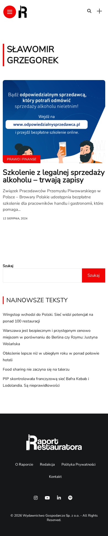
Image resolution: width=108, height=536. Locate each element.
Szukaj (8, 265)
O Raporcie (24, 464)
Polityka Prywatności (78, 464)
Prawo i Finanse (21, 159)
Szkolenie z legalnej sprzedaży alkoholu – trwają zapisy (54, 176)
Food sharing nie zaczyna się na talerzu (36, 369)
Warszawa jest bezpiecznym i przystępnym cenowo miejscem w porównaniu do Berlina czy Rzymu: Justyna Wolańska (50, 337)
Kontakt (55, 476)
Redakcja (47, 464)
